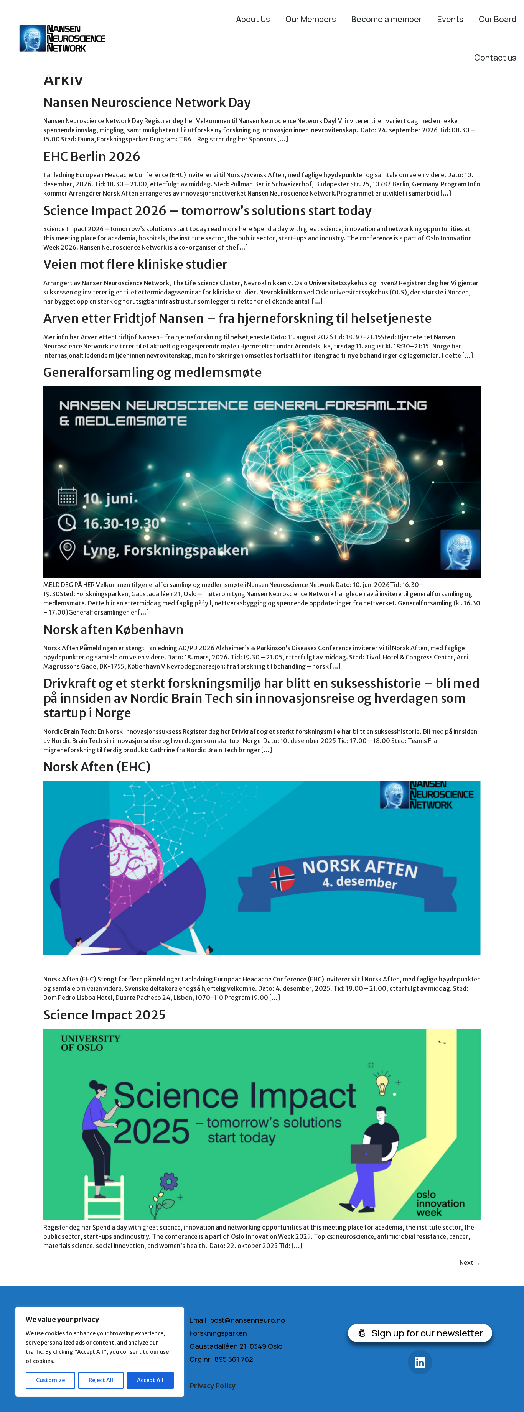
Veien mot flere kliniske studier (135, 264)
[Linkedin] (420, 1362)
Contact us (495, 57)
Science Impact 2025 (104, 1015)
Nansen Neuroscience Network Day (147, 102)
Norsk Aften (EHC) (97, 767)
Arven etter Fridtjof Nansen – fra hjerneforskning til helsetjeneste (237, 318)
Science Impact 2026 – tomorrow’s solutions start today (207, 211)
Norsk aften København (113, 630)
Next (470, 1262)
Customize (50, 1380)
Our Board (497, 19)
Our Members (310, 19)
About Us (253, 19)
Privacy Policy (212, 1385)
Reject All (101, 1380)
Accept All (150, 1380)
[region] (99, 1352)
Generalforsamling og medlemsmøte (152, 372)
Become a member (386, 19)
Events (450, 19)
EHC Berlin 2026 (92, 156)
